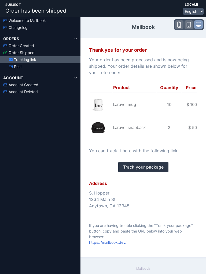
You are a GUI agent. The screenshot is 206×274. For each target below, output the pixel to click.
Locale (191, 4)
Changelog (18, 27)
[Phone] (179, 24)
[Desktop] (198, 24)
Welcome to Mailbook (27, 20)
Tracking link (25, 59)
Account (13, 77)
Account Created (23, 84)
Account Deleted (23, 91)
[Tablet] (189, 24)
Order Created (21, 45)
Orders (11, 38)
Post (18, 66)
